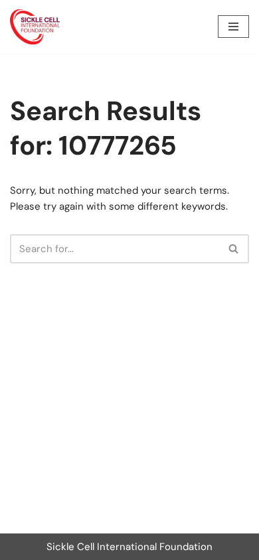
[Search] (234, 248)
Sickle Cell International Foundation (129, 546)
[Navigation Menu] (233, 26)
